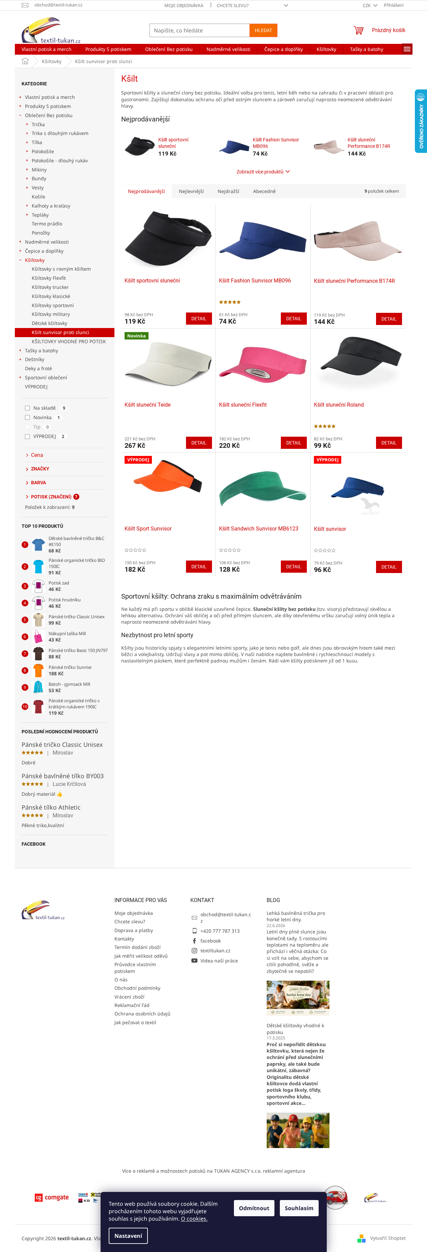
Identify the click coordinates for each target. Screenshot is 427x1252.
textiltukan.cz (216, 950)
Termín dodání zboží (137, 947)
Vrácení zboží (129, 997)
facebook (211, 940)
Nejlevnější (191, 191)
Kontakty (124, 938)
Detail (199, 318)
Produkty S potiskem (48, 106)
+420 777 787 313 (220, 931)
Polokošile (43, 151)
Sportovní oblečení (46, 377)
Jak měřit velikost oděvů (141, 956)
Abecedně (264, 191)
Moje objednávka (183, 5)
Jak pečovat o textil (135, 1022)
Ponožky (41, 232)
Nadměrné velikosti (47, 242)
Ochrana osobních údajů (142, 1013)
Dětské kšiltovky (49, 323)
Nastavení (128, 1236)
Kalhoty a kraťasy (51, 205)
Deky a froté (38, 368)
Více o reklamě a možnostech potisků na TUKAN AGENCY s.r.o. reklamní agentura (213, 1171)
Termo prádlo (47, 223)
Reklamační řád (132, 1005)
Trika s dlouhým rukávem (60, 133)
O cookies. (194, 1218)
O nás (121, 979)
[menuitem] (46, 49)
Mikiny (39, 169)
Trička (38, 124)
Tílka (37, 142)
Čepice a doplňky (44, 251)
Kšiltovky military (51, 314)
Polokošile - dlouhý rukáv (60, 160)
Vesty (38, 187)
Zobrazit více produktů (260, 171)
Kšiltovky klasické (51, 296)
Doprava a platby (133, 930)
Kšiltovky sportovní (53, 305)
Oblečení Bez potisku (49, 115)
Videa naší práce (219, 960)
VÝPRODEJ (36, 386)
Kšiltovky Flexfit (49, 278)
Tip (41, 427)
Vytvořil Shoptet (388, 1238)
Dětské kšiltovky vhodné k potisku (295, 1028)
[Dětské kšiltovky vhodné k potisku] (298, 1129)
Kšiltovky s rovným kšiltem (61, 269)
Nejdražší (228, 191)
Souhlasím (299, 1208)
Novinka (46, 417)
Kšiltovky (35, 260)
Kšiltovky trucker (50, 287)
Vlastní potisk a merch (50, 97)
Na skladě (49, 408)
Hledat (263, 30)
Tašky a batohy (41, 350)
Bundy (39, 178)
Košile (38, 196)
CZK (367, 5)
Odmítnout (254, 1208)
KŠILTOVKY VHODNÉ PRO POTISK (69, 341)
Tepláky (40, 215)
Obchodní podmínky (137, 988)
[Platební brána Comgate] (52, 1197)
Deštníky (34, 359)
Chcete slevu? (233, 5)
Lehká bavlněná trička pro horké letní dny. (296, 916)
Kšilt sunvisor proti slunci (60, 332)
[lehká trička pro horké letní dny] (298, 998)
